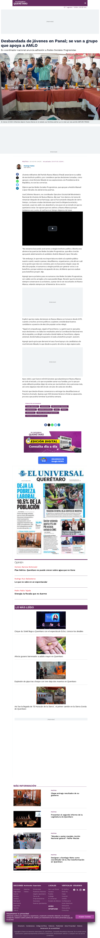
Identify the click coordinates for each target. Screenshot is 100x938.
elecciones (45, 406)
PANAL (64, 409)
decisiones (30, 412)
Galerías (27, 889)
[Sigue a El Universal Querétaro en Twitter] (77, 890)
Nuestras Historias (39, 891)
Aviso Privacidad (70, 926)
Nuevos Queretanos (40, 903)
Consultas (65, 910)
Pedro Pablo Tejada (23, 591)
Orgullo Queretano (39, 894)
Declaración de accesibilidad (50, 928)
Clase (64, 894)
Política (25, 161)
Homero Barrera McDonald (26, 567)
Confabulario (66, 901)
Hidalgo (51, 896)
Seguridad (17, 891)
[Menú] (85, 3)
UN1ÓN (64, 898)
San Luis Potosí (53, 889)
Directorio (21, 926)
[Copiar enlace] (17, 188)
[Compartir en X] (17, 177)
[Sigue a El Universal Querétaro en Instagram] (81, 890)
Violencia (51, 926)
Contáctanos (30, 926)
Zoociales (36, 901)
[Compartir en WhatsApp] (17, 181)
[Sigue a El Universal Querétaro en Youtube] (85, 890)
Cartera (16, 898)
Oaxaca (51, 891)
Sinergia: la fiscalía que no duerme (31, 594)
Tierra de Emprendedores (38, 897)
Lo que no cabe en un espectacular (31, 582)
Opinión (19, 562)
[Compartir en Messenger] (17, 184)
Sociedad (16, 889)
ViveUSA (65, 896)
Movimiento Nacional (60, 406)
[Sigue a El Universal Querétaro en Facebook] (74, 890)
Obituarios (65, 905)
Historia (79, 926)
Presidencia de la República (36, 415)
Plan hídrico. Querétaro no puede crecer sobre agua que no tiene (45, 570)
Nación (15, 894)
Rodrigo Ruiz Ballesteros (25, 579)
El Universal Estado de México (54, 900)
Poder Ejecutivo (32, 406)
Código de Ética (41, 926)
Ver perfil (27, 167)
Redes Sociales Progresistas (48, 412)
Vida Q (15, 910)
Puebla (50, 894)
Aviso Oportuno (67, 903)
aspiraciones (31, 409)
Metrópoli (16, 901)
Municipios (17, 903)
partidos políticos (45, 409)
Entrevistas (37, 889)
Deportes (16, 905)
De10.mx (65, 891)
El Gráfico (65, 889)
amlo (56, 409)
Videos (26, 891)
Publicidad (59, 926)
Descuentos (66, 908)
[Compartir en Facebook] (17, 174)
